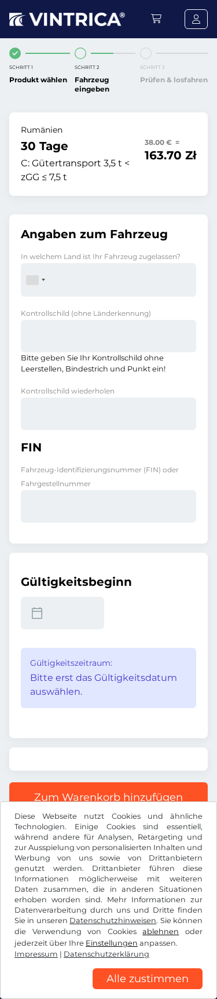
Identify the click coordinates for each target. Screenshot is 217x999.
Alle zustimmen (147, 978)
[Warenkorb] (156, 18)
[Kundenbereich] (196, 19)
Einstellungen (112, 943)
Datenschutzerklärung (106, 954)
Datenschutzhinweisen (112, 920)
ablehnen (160, 931)
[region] (108, 990)
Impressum (36, 954)
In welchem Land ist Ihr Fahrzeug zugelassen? (101, 256)
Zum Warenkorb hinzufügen (108, 797)
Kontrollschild (86, 313)
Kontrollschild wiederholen (68, 391)
